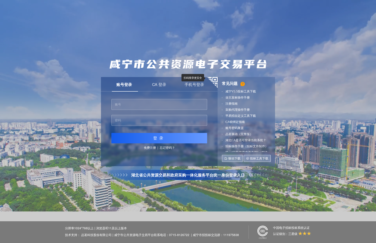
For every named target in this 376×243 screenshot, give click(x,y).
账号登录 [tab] (124, 84)
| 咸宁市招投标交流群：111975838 (215, 235)
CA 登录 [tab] (159, 84)
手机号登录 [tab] (194, 84)
